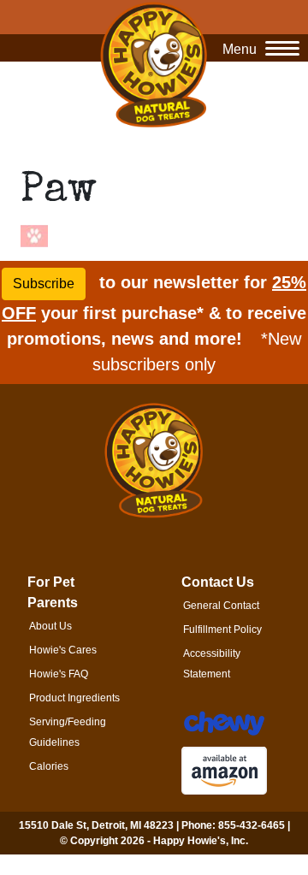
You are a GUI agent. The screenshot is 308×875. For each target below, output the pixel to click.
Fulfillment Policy (222, 630)
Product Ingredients (74, 698)
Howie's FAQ (58, 674)
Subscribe (43, 283)
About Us (50, 626)
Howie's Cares (63, 650)
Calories (48, 766)
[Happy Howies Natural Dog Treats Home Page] (154, 64)
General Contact (221, 606)
